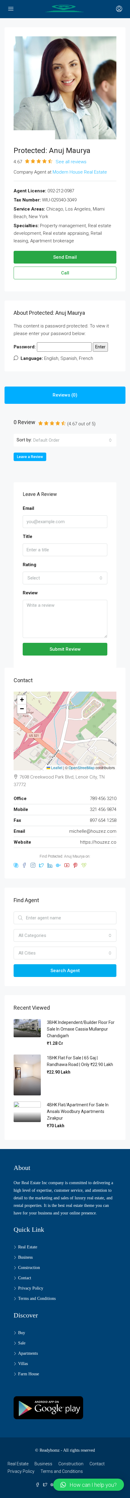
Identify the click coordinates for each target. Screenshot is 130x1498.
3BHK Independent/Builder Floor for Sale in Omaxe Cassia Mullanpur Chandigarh (81, 1029)
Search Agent (65, 970)
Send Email (65, 257)
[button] (21, 699)
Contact (24, 1278)
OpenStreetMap (82, 767)
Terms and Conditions (37, 1298)
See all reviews (71, 161)
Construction (29, 1267)
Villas (23, 1363)
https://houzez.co (98, 842)
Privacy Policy (30, 1288)
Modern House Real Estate (80, 172)
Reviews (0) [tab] (65, 395)
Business (25, 1257)
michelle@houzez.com (92, 831)
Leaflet (56, 767)
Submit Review (65, 649)
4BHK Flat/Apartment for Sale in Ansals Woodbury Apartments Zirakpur (78, 1111)
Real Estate (27, 1247)
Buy (21, 1332)
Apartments (28, 1353)
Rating (29, 564)
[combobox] (72, 440)
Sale (21, 1343)
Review (30, 593)
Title (27, 536)
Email (28, 508)
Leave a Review (30, 457)
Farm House (28, 1374)
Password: (25, 347)
